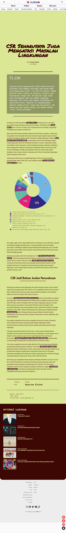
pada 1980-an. (31, 123)
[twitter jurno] (32, 506)
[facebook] (63, 521)
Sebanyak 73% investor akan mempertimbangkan (31, 338)
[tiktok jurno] (39, 506)
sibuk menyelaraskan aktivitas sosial (26, 298)
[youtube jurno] (36, 506)
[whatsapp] (63, 524)
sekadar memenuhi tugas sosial (43, 260)
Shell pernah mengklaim (48, 346)
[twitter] (63, 517)
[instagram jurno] (27, 506)
